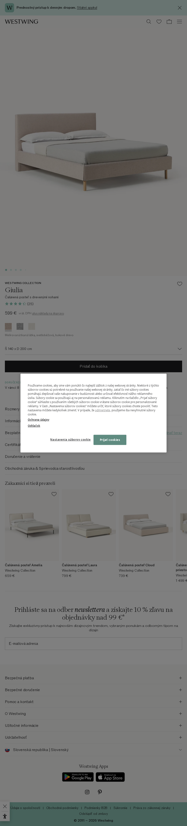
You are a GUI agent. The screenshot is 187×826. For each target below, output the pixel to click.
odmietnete (102, 410)
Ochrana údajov (38, 419)
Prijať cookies (110, 439)
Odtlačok (34, 425)
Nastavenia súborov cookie (70, 439)
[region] (93, 413)
